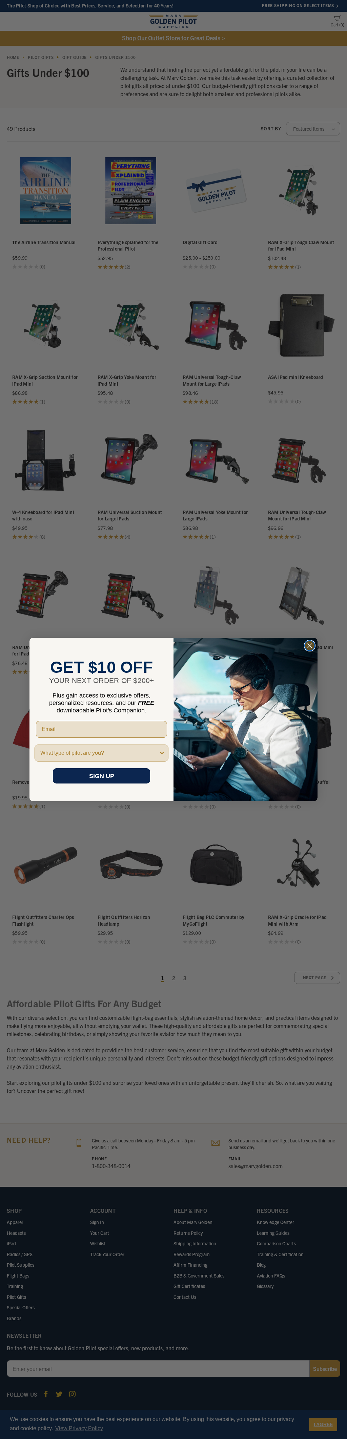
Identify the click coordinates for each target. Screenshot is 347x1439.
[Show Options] (162, 753)
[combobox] (99, 753)
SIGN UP (101, 776)
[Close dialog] (310, 646)
